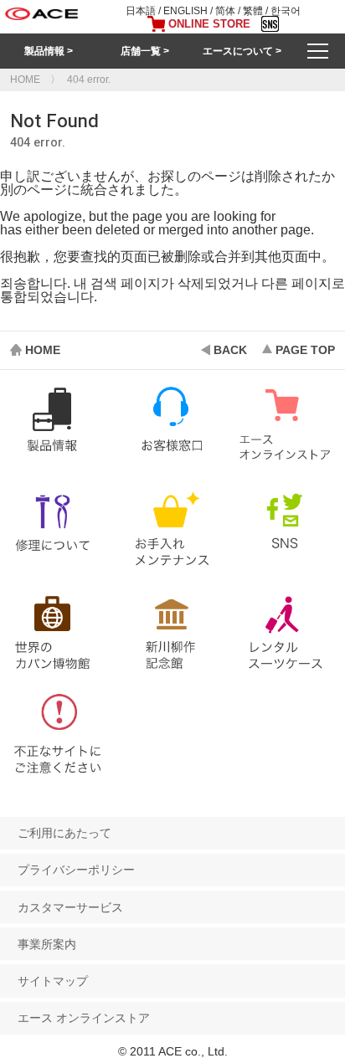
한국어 (285, 11)
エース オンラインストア (84, 1018)
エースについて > (242, 51)
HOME (42, 350)
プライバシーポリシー (76, 869)
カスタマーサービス (70, 907)
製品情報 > (48, 51)
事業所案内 (47, 944)
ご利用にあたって (64, 833)
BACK (230, 350)
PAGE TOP (305, 350)
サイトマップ (53, 981)
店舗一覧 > (145, 51)
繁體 (253, 11)
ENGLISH (185, 11)
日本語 (141, 11)
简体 (225, 11)
